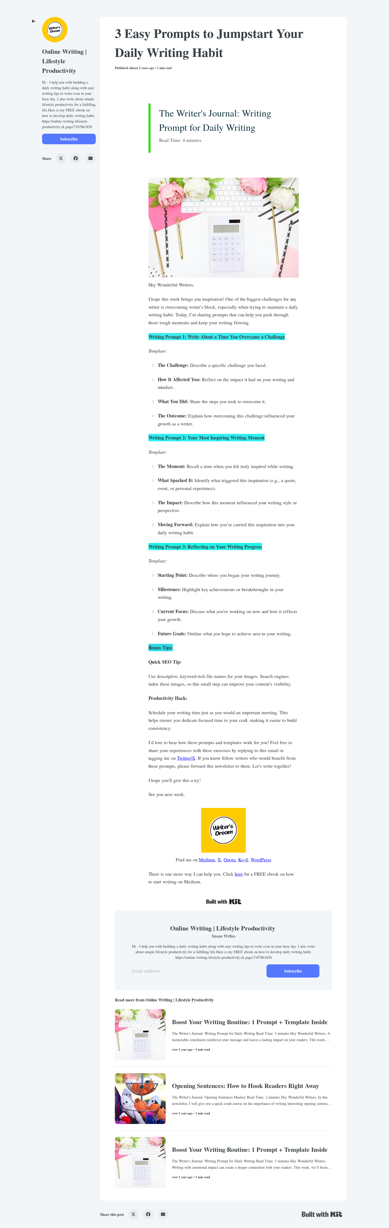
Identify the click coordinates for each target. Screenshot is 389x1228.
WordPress (261, 859)
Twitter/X (186, 758)
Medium (207, 859)
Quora (230, 859)
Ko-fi (243, 859)
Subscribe (69, 139)
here (239, 874)
